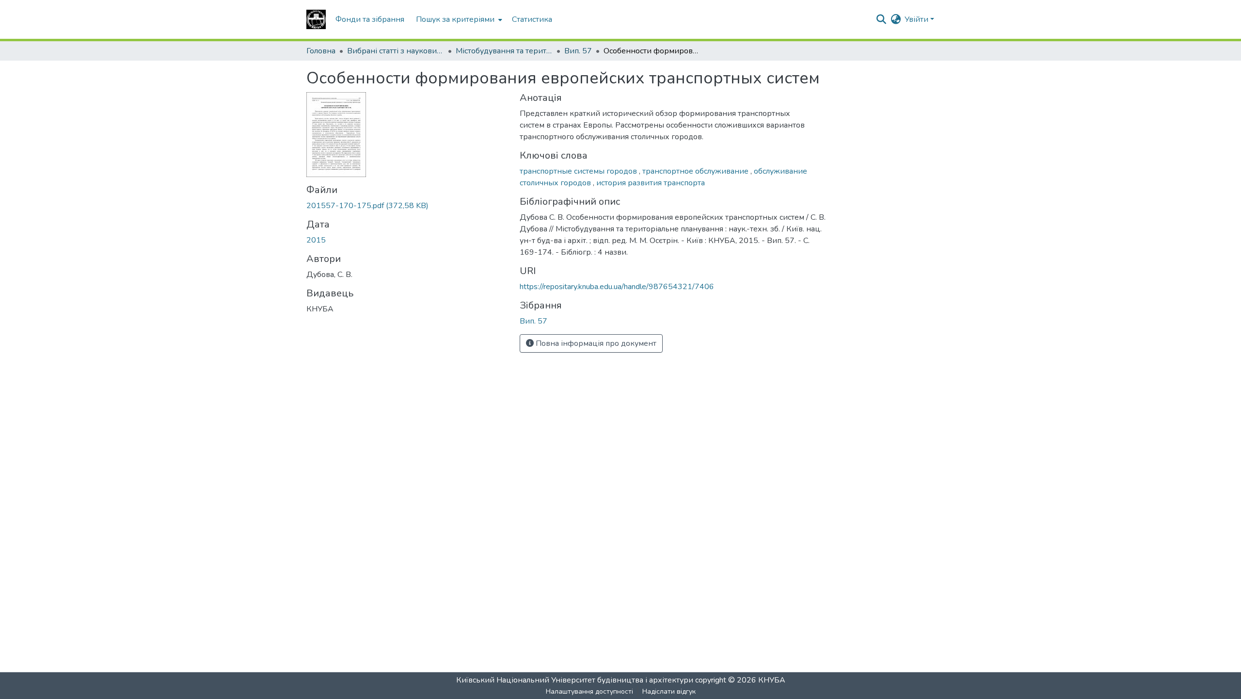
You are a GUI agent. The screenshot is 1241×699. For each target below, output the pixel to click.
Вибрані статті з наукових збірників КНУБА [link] (395, 51)
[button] (316, 19)
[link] (407, 205)
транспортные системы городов (579, 171)
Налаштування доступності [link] (589, 691)
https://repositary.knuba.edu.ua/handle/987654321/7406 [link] (617, 286)
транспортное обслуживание (696, 171)
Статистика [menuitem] (532, 19)
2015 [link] (316, 240)
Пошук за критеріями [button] (455, 19)
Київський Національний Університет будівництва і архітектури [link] (574, 680)
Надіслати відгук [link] (669, 691)
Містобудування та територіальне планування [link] (504, 51)
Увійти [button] (917, 19)
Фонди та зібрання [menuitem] (369, 19)
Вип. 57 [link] (578, 51)
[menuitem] (458, 19)
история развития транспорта (650, 183)
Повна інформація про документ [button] (595, 343)
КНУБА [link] (771, 680)
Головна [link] (320, 51)
